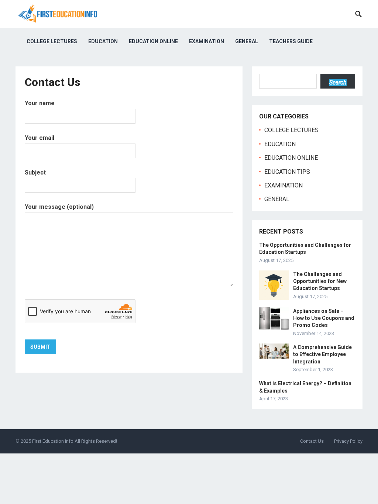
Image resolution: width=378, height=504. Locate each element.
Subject (35, 172)
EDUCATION (103, 41)
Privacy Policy (348, 441)
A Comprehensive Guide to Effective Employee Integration (322, 354)
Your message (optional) (59, 206)
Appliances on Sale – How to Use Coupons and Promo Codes (323, 318)
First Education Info (52, 441)
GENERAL (246, 41)
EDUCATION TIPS (287, 171)
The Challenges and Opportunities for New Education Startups (320, 281)
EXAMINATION (206, 41)
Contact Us (312, 441)
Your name (40, 103)
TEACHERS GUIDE (291, 41)
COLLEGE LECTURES (52, 41)
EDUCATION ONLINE (153, 41)
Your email (39, 137)
